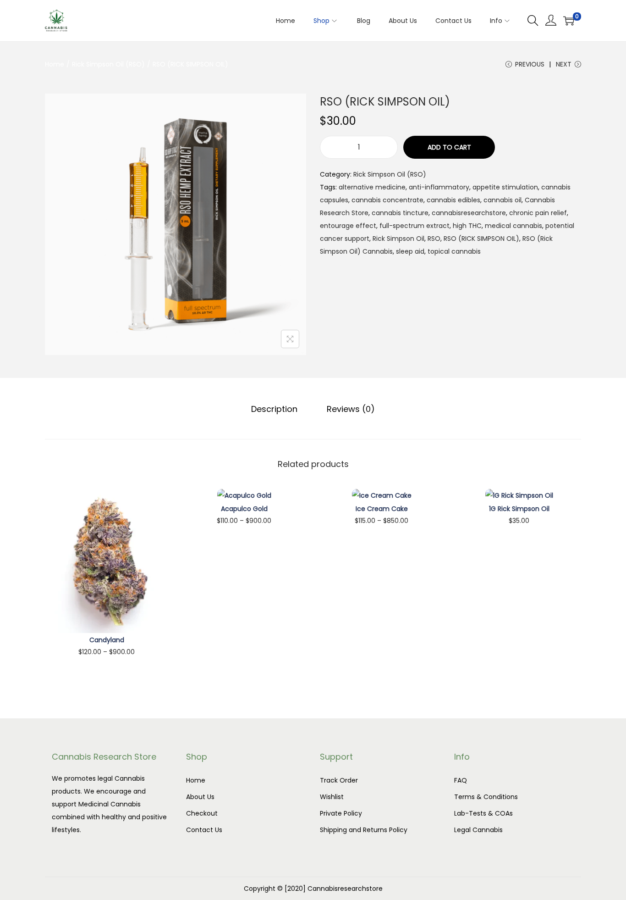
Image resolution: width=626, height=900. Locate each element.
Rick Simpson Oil (398, 238)
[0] (568, 20)
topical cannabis (454, 251)
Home (54, 64)
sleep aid (410, 251)
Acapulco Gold (244, 508)
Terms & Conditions (486, 796)
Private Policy (341, 813)
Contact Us (204, 829)
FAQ (460, 780)
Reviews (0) (351, 409)
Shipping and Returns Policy (363, 829)
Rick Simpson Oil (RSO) (108, 64)
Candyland (106, 639)
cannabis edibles (453, 200)
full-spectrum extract (414, 225)
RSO (434, 238)
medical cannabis (513, 225)
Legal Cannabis (478, 829)
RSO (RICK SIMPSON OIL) (481, 238)
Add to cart (449, 147)
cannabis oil (502, 200)
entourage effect (348, 225)
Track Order (339, 780)
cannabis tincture (400, 212)
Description (274, 409)
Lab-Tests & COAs (483, 813)
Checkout (202, 813)
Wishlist (332, 796)
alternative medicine (372, 187)
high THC (467, 225)
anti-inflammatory (439, 187)
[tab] (274, 409)
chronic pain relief (538, 212)
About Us (200, 796)
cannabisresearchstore (469, 212)
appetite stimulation (505, 187)
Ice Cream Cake (382, 508)
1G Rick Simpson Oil (519, 508)
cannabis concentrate (387, 200)
